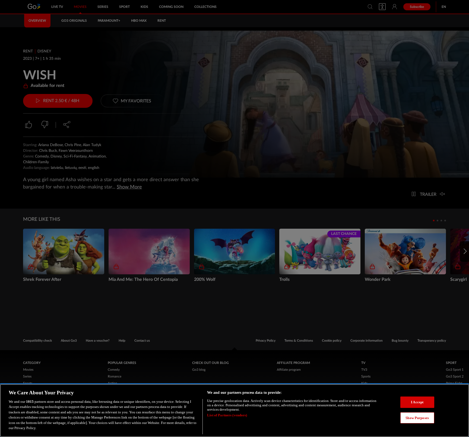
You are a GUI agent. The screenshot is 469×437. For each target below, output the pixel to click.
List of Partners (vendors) (227, 415)
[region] (234, 410)
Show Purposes (417, 418)
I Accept (417, 402)
